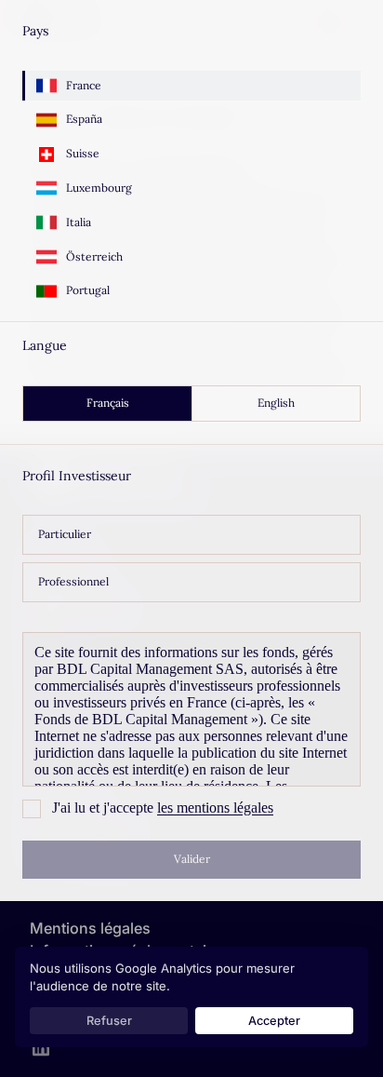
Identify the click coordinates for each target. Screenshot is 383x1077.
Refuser (109, 1021)
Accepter (274, 1021)
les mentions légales (215, 807)
